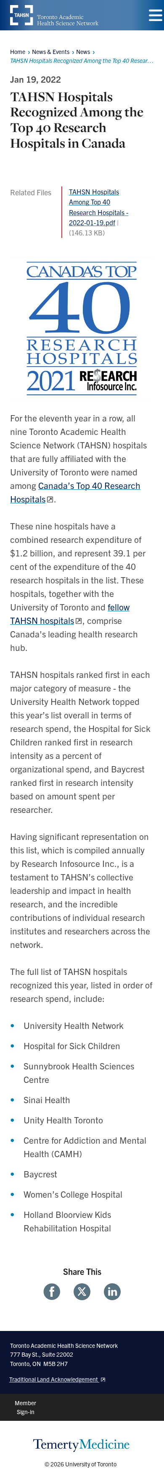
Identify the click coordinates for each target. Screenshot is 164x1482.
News (83, 51)
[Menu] (155, 15)
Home (17, 51)
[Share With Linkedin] (109, 1291)
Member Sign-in (25, 1407)
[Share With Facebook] (55, 1291)
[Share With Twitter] (82, 1291)
